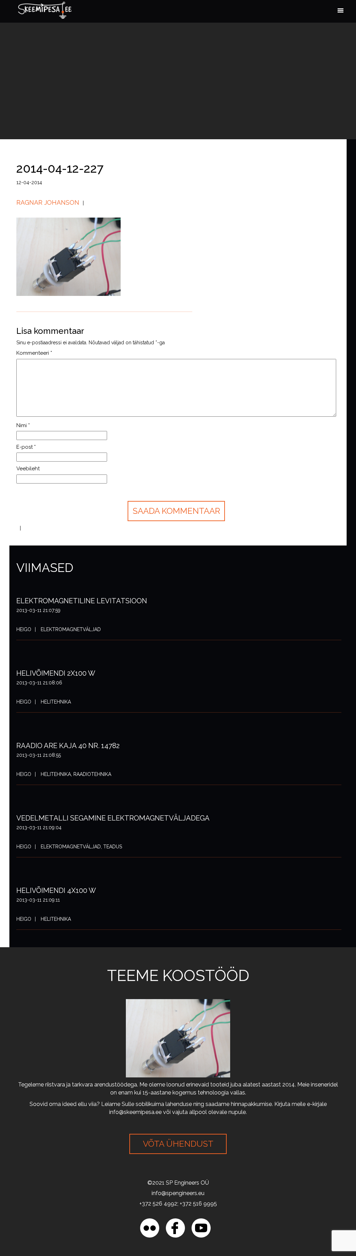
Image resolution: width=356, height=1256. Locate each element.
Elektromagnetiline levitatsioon (81, 601)
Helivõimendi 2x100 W (55, 673)
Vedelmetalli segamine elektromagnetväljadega (113, 818)
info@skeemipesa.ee (135, 1112)
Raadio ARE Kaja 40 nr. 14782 (68, 745)
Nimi (23, 425)
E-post (26, 447)
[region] (90, 1205)
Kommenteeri (34, 353)
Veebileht (28, 468)
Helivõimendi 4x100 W (56, 890)
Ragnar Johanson (47, 202)
